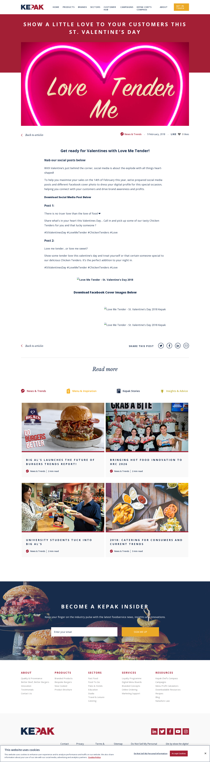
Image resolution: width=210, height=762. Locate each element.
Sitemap (118, 743)
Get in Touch (180, 7)
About (164, 7)
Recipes (159, 693)
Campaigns (126, 7)
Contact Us (26, 693)
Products (69, 7)
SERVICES (129, 672)
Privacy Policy (80, 745)
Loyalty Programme (131, 678)
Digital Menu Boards (132, 682)
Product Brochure (63, 689)
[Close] (205, 753)
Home (56, 7)
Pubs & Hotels (95, 685)
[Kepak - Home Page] (39, 731)
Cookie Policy (94, 757)
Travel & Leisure (96, 697)
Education (93, 689)
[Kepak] (32, 13)
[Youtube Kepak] (178, 731)
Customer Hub (110, 8)
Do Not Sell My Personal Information (150, 753)
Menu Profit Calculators (166, 685)
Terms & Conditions (100, 745)
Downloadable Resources (168, 689)
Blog (157, 697)
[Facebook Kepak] (169, 345)
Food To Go (94, 682)
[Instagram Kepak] (186, 731)
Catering (92, 700)
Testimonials (27, 689)
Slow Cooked (61, 685)
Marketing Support (131, 693)
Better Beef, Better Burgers (35, 682)
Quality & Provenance (31, 678)
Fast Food (93, 678)
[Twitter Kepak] (161, 345)
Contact (64, 743)
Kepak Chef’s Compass (144, 8)
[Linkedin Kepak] (178, 345)
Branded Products (64, 678)
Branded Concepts (131, 685)
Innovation (26, 685)
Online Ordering (129, 689)
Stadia (91, 693)
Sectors (95, 7)
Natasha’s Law (162, 700)
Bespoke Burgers (63, 682)
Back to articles (34, 135)
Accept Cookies (179, 753)
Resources (164, 672)
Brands (82, 7)
